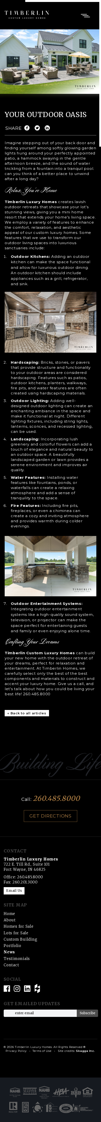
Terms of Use (41, 1051)
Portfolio (12, 945)
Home (9, 913)
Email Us (14, 891)
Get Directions (50, 816)
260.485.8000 (36, 694)
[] (28, 128)
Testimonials (17, 958)
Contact (11, 965)
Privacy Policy (16, 1051)
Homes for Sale (19, 926)
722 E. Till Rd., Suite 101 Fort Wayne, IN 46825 (31, 864)
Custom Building (20, 939)
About (10, 920)
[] (48, 128)
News (9, 952)
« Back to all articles (26, 713)
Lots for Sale (16, 933)
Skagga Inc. (85, 1051)
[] (38, 128)
